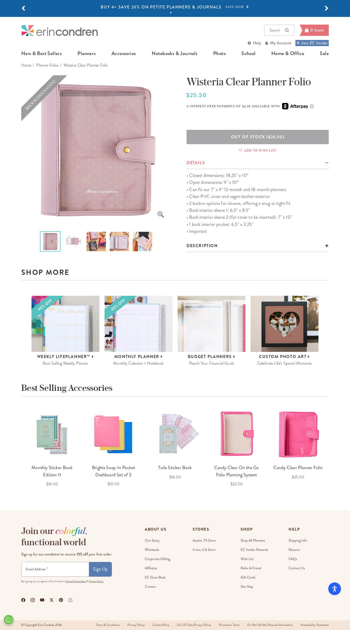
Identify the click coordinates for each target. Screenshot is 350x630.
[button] (23, 8)
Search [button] (275, 30)
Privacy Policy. (96, 581)
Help (257, 43)
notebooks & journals (175, 53)
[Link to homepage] (59, 30)
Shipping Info (298, 540)
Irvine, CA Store (204, 549)
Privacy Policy (136, 625)
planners (86, 53)
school (248, 53)
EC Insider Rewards (254, 549)
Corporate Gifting (157, 558)
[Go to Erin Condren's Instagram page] (32, 600)
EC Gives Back (155, 577)
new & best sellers (41, 53)
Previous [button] (17, 447)
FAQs (293, 558)
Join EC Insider (314, 43)
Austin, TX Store (204, 540)
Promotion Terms (229, 625)
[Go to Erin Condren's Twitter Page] (51, 600)
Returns (294, 549)
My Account (280, 43)
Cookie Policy (160, 625)
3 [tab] (176, 12)
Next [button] (332, 447)
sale (324, 53)
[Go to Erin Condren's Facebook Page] (23, 600)
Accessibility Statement (315, 625)
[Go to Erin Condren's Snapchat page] (70, 600)
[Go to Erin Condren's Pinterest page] (61, 600)
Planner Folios (47, 65)
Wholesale (152, 549)
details (196, 163)
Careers (150, 586)
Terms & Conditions (76, 581)
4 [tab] (179, 12)
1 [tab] (170, 12)
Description (202, 246)
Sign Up (100, 569)
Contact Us (297, 568)
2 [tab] (173, 12)
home (26, 65)
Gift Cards (248, 577)
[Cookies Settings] (9, 620)
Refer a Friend (251, 568)
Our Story (152, 540)
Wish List (247, 558)
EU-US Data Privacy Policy (194, 625)
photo (219, 53)
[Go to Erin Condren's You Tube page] (42, 600)
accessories (123, 53)
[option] (175, 7)
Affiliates (151, 568)
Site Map (247, 586)
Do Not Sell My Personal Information (270, 625)
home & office (287, 53)
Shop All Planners (253, 540)
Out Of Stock (257, 137)
